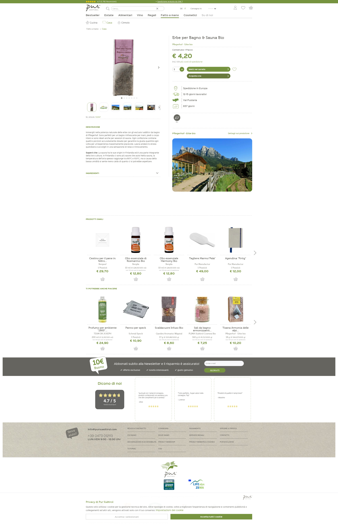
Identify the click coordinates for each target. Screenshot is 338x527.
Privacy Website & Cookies (202, 442)
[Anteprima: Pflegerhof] (103, 107)
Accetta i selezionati (127, 516)
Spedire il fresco (228, 428)
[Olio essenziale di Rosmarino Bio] (135, 240)
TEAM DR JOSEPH (102, 333)
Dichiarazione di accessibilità (141, 442)
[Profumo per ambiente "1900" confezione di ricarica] (102, 309)
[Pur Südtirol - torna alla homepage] (93, 8)
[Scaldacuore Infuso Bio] (169, 309)
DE (181, 8)
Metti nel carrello (197, 69)
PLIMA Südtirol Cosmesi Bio (202, 333)
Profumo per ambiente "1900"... (102, 329)
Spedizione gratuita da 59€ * (170, 1)
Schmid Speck (136, 333)
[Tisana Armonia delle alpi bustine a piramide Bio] (235, 309)
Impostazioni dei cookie (169, 510)
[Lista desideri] (243, 8)
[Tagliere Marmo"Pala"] (202, 240)
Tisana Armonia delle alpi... (235, 329)
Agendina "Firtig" (235, 258)
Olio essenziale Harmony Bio (169, 259)
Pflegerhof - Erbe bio (182, 44)
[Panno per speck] (135, 309)
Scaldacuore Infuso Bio (169, 328)
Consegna (163, 428)
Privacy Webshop (166, 442)
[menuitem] (235, 8)
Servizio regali (196, 435)
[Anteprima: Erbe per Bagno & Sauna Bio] (91, 107)
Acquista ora (195, 75)
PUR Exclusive (227, 442)
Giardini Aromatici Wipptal (169, 333)
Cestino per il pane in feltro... (102, 259)
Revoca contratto (136, 428)
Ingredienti (92, 173)
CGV (160, 448)
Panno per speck (135, 328)
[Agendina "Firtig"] (235, 240)
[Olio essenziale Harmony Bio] (169, 240)
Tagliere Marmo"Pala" (202, 258)
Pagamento (195, 428)
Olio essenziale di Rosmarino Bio (136, 259)
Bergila (135, 264)
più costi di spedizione (191, 61)
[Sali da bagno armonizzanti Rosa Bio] (202, 309)
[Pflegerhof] (212, 165)
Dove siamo (163, 435)
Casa (109, 22)
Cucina (93, 22)
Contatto (224, 435)
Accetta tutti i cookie (211, 516)
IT (185, 8)
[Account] (235, 8)
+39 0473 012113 (100, 435)
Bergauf (102, 264)
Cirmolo (125, 22)
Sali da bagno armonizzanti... (202, 329)
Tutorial (131, 448)
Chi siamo (131, 435)
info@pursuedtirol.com (102, 429)
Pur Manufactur (202, 264)
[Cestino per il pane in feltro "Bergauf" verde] (102, 240)
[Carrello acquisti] (252, 8)
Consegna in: (196, 8)
